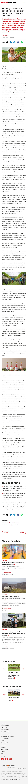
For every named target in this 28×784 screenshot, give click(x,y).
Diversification (4, 525)
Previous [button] (4, 668)
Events (2, 740)
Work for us (4, 727)
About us (3, 723)
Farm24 (16, 525)
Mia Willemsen (7, 572)
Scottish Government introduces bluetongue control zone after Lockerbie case (13, 598)
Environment (15, 522)
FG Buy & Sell (4, 743)
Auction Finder (4, 749)
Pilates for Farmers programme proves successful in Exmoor (13, 563)
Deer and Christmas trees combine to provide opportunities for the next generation (13, 675)
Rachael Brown (7, 608)
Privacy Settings (5, 729)
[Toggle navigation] (24, 2)
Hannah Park (5, 35)
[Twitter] (2, 759)
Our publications (5, 738)
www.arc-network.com (15, 779)
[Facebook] (6, 759)
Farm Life (4, 522)
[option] (14, 671)
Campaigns (11, 525)
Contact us (3, 751)
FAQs (2, 754)
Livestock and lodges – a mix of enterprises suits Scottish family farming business (13, 633)
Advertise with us (5, 725)
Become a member (5, 734)
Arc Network (4, 747)
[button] (22, 2)
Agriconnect (4, 745)
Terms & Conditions (6, 732)
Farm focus (9, 522)
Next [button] (22, 668)
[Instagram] (10, 759)
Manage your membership (7, 736)
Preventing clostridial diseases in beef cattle (13, 699)
